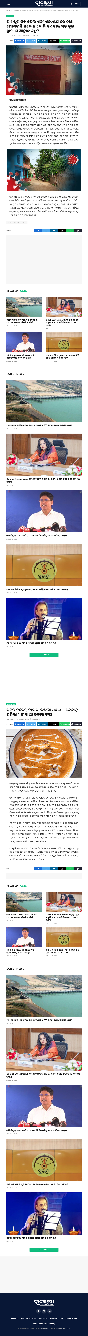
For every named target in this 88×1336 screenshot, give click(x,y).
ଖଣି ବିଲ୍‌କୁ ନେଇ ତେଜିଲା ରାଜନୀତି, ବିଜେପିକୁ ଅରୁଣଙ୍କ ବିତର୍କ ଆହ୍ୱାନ (20, 356)
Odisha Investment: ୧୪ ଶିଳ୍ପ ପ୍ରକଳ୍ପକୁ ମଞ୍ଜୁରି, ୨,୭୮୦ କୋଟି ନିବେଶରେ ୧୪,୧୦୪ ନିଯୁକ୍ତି (62, 322)
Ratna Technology (64, 1328)
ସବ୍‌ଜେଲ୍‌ (23, 222)
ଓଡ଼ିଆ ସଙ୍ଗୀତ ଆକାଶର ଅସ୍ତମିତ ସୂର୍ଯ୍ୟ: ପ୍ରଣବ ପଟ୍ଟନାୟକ (31, 643)
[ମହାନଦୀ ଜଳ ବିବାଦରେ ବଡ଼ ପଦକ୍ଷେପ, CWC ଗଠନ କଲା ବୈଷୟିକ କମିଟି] (24, 307)
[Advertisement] (44, 259)
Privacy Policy (56, 1318)
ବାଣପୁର (16, 222)
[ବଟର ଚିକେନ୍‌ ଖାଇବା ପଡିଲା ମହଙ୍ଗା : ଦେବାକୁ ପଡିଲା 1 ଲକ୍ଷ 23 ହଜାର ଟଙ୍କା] (44, 753)
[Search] (71, 3)
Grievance (43, 1318)
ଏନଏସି (9, 222)
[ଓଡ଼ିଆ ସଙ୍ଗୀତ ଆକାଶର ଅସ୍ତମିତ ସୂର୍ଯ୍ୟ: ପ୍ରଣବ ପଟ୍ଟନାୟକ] (44, 619)
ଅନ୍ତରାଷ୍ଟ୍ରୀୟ (11, 704)
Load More (43, 655)
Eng (77, 4)
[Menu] (9, 3)
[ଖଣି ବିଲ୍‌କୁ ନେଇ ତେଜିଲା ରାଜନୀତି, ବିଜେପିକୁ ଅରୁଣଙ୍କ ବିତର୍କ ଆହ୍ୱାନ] (24, 342)
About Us (15, 1318)
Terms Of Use (71, 1318)
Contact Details (28, 1318)
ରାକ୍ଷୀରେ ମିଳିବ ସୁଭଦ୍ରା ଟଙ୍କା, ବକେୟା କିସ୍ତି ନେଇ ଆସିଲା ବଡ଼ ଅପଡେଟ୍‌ (62, 356)
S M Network (44, 1328)
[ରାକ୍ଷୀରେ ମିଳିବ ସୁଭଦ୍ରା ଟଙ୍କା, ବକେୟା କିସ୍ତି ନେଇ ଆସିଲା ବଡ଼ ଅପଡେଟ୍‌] (64, 342)
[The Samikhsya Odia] (44, 4)
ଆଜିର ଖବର (10, 16)
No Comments (24, 35)
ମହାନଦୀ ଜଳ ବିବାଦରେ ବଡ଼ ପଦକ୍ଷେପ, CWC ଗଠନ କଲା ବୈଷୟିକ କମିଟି (22, 321)
